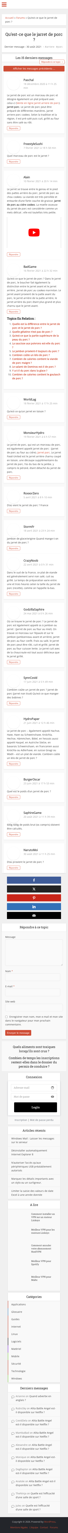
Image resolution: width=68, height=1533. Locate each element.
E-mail (10, 986)
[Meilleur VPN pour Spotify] (21, 1265)
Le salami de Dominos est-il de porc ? (34, 366)
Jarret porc (43, 452)
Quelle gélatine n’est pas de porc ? (32, 331)
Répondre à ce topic (51, 61)
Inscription (21, 1120)
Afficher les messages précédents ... (34, 68)
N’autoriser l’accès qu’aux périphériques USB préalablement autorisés (31, 1166)
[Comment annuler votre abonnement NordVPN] (21, 1250)
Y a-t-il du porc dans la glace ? (29, 370)
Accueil (9, 17)
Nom (9, 971)
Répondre (13, 128)
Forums (20, 17)
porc (60, 46)
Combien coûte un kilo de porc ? (31, 355)
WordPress (49, 1521)
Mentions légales (19, 1527)
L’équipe (33, 1527)
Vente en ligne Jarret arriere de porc (38, 103)
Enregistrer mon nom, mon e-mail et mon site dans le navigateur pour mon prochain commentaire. (34, 1020)
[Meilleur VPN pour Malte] (21, 1281)
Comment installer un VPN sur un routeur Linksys (43, 1217)
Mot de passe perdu (42, 1120)
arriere (50, 46)
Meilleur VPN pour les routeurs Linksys (43, 1231)
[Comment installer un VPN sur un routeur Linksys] (21, 1218)
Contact (44, 1527)
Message (10, 937)
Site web (10, 1001)
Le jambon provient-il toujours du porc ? (35, 351)
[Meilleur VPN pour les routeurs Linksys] (21, 1234)
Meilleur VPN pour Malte (41, 1278)
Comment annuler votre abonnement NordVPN (41, 1248)
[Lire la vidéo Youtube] (34, 232)
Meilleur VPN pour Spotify (41, 1262)
